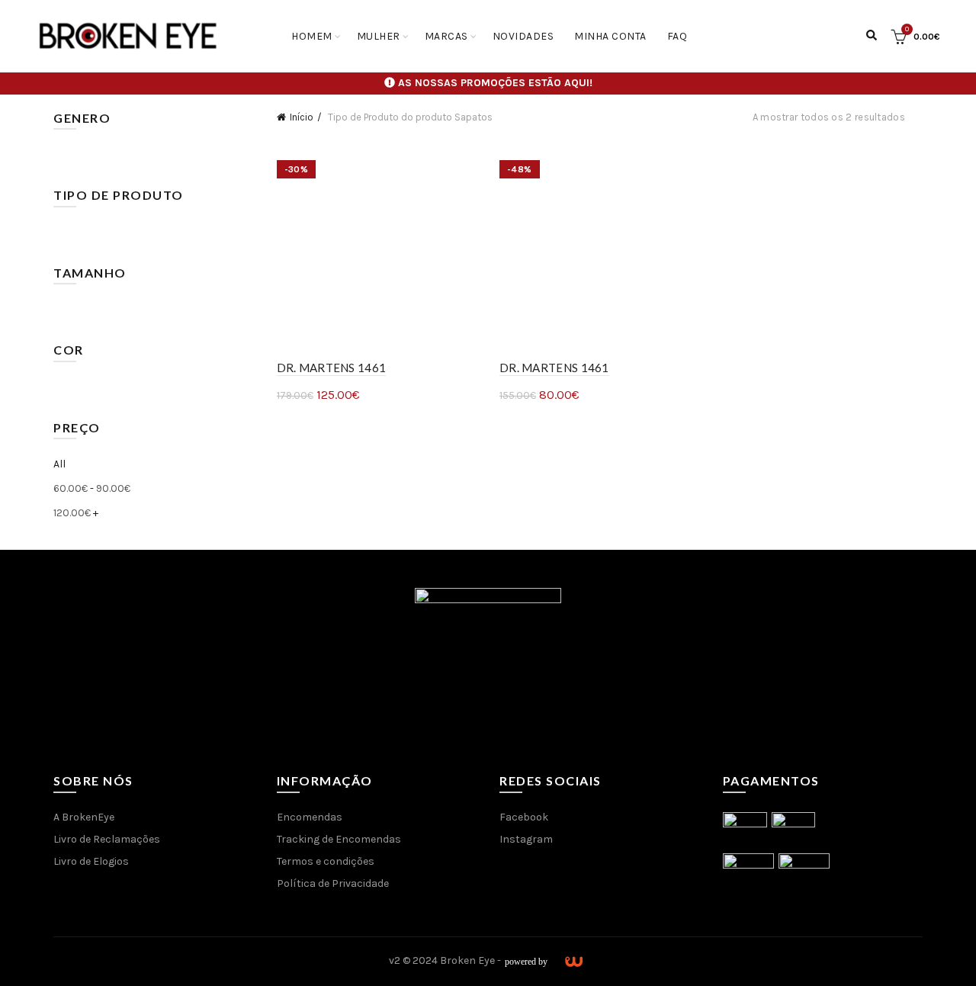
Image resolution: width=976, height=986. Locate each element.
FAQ (677, 36)
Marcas (446, 36)
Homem (311, 36)
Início (301, 117)
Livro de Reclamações (106, 839)
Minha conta (610, 36)
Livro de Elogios (91, 861)
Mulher (378, 36)
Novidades (523, 36)
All (59, 464)
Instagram (526, 839)
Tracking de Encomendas (339, 839)
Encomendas (309, 817)
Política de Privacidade (333, 883)
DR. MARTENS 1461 (332, 367)
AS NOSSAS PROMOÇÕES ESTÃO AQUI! (495, 82)
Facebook (523, 817)
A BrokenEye (83, 817)
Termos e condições (325, 861)
